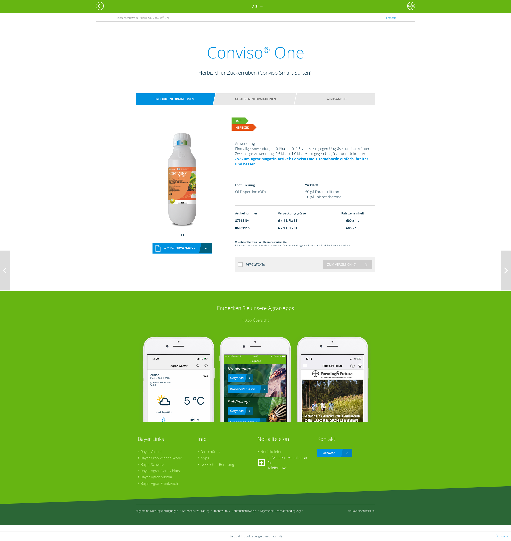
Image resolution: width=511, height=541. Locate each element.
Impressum (220, 511)
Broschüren (210, 451)
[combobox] (182, 248)
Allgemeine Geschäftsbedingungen (281, 511)
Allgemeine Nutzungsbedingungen (157, 511)
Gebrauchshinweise (244, 511)
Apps (205, 458)
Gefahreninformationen (255, 99)
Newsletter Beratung (217, 464)
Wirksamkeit (337, 99)
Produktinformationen (174, 99)
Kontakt (329, 452)
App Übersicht (257, 320)
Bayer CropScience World (161, 458)
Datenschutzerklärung (195, 511)
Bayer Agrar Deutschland (161, 470)
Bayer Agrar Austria (156, 477)
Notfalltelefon (271, 451)
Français (391, 18)
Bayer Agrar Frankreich (159, 483)
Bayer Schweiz (152, 464)
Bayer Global (151, 451)
